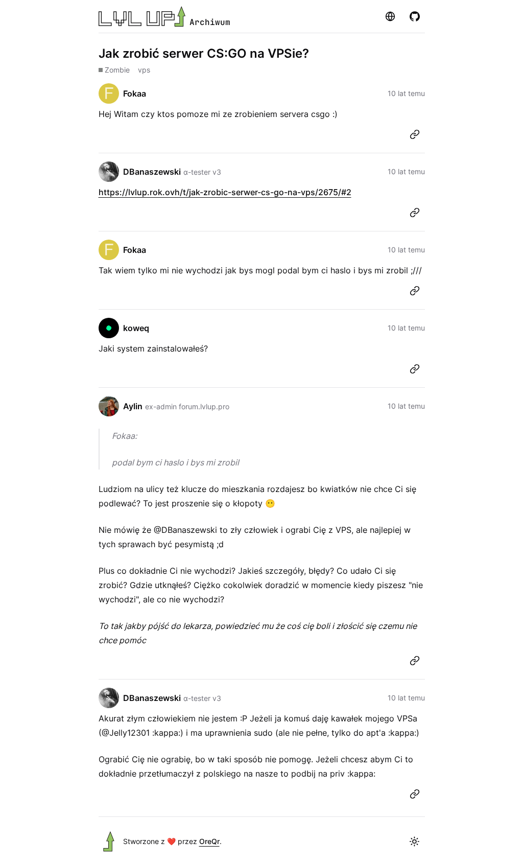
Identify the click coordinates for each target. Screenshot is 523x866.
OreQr (209, 841)
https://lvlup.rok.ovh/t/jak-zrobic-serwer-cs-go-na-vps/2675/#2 (225, 192)
